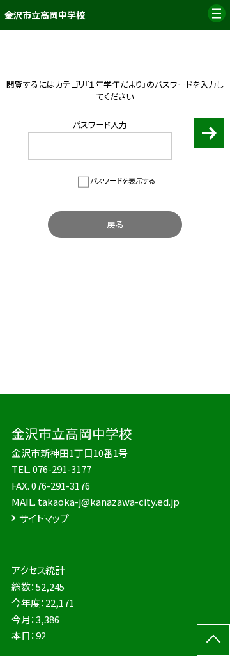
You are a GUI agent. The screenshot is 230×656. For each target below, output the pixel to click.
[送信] (209, 138)
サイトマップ (44, 518)
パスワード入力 (100, 124)
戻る (115, 224)
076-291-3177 (62, 469)
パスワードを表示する (122, 180)
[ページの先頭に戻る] (213, 640)
